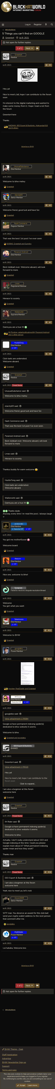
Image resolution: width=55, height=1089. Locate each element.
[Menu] (2, 24)
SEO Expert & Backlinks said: (18, 878)
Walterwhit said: (12, 498)
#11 (49, 570)
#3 (50, 205)
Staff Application (9, 1054)
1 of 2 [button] (19, 48)
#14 (49, 659)
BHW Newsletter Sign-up (14, 1062)
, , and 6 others (28, 126)
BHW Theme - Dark (13, 1049)
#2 (50, 177)
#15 (49, 708)
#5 (50, 262)
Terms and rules (9, 1070)
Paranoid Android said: (15, 436)
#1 (50, 65)
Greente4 (9, 37)
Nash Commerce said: (14, 421)
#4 (50, 234)
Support (5, 1066)
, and (19, 244)
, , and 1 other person (28, 333)
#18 (49, 872)
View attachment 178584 (16, 718)
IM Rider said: (11, 821)
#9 (50, 385)
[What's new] (46, 24)
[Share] (46, 65)
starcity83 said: (11, 406)
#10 (49, 535)
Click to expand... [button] (27, 783)
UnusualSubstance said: (15, 391)
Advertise (6, 1058)
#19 (49, 908)
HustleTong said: (12, 480)
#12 (49, 598)
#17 (49, 816)
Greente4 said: (11, 762)
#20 (49, 943)
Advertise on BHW (27, 147)
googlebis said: (11, 714)
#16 (49, 756)
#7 (50, 322)
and (16, 738)
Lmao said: (10, 453)
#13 (49, 630)
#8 (50, 354)
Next (28, 48)
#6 (50, 294)
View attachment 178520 (16, 767)
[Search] (52, 24)
